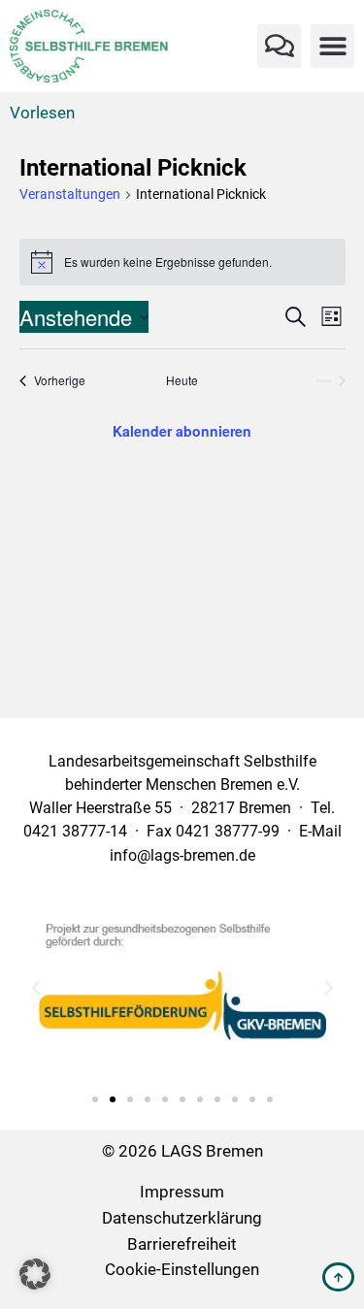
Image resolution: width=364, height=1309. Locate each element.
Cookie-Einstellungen (182, 1269)
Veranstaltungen (69, 194)
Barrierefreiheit (182, 1244)
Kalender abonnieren (182, 431)
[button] (279, 46)
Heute (182, 380)
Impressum (182, 1192)
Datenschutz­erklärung (182, 1218)
